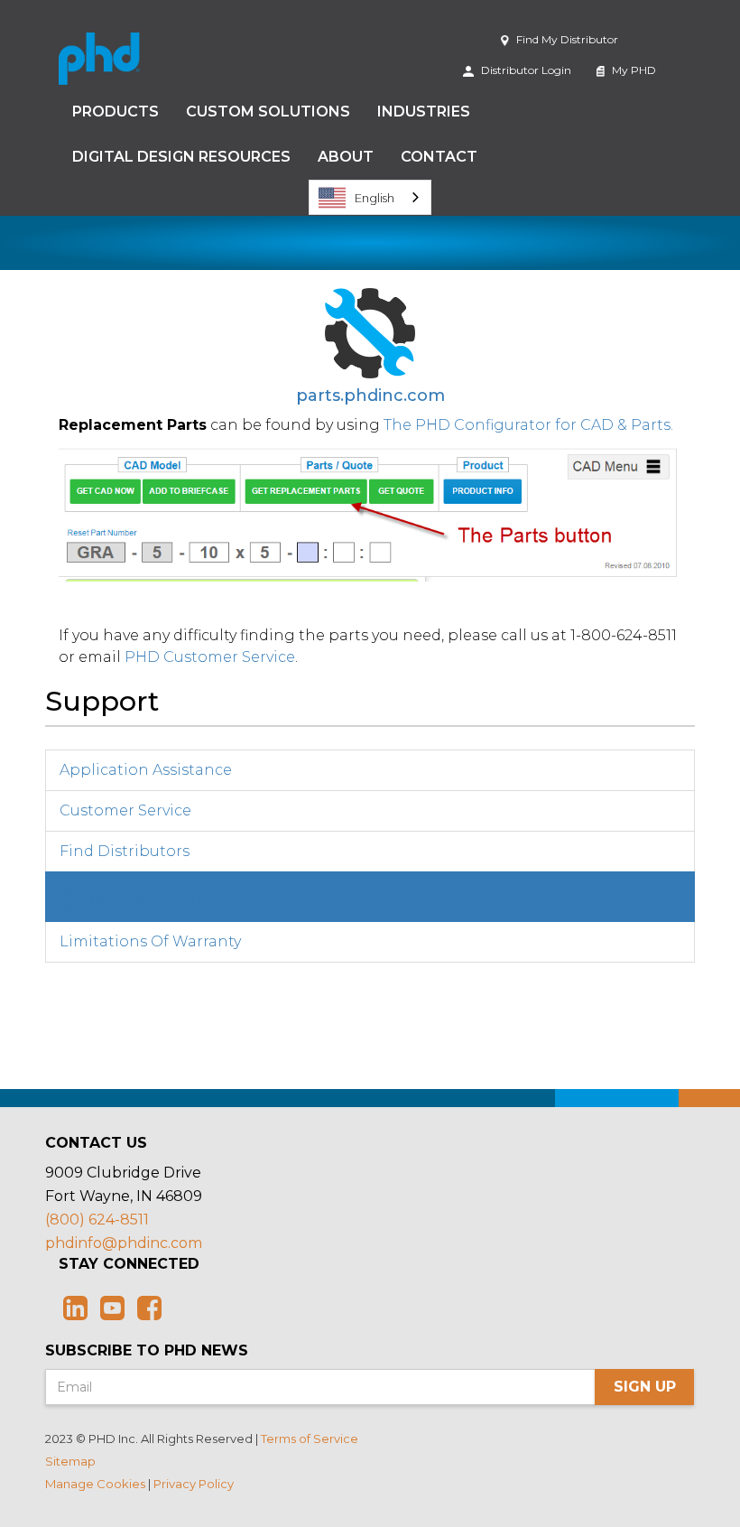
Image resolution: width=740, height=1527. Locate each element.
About (346, 156)
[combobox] (370, 197)
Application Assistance (146, 769)
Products (115, 111)
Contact (439, 156)
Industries (423, 111)
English (374, 198)
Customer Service (125, 810)
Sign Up (645, 1386)
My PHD (632, 70)
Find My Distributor (565, 39)
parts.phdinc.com (370, 395)
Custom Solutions (268, 111)
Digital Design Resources (181, 156)
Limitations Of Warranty (150, 941)
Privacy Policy (193, 1483)
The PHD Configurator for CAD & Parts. (528, 424)
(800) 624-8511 (97, 1219)
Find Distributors (125, 851)
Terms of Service (309, 1438)
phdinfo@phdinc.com (123, 1243)
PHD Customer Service (210, 657)
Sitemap (70, 1461)
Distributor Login (524, 70)
